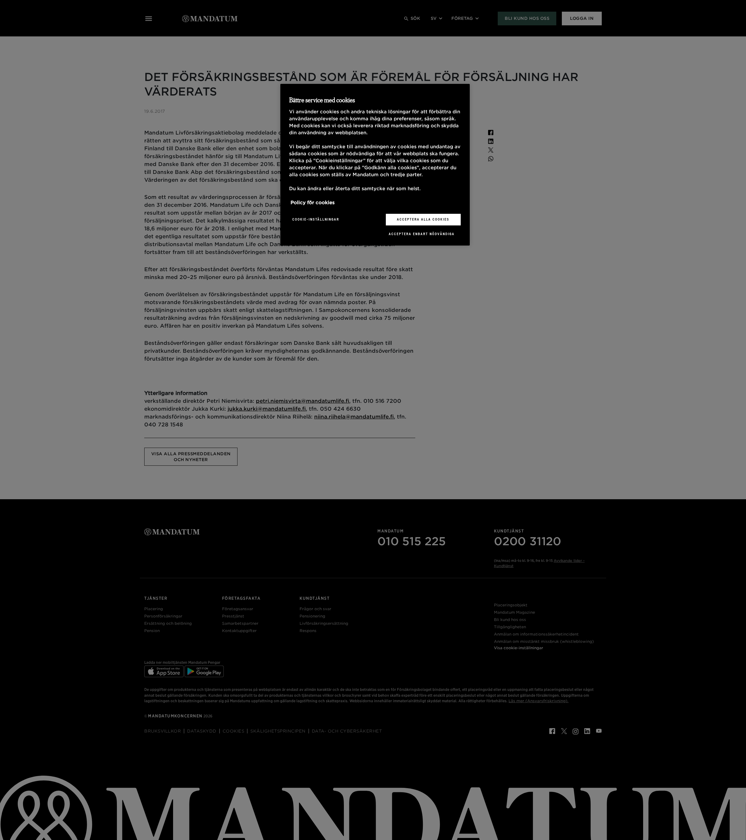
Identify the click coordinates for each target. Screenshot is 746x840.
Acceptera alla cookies (423, 219)
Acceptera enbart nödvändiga (422, 234)
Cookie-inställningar (315, 219)
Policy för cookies (313, 202)
